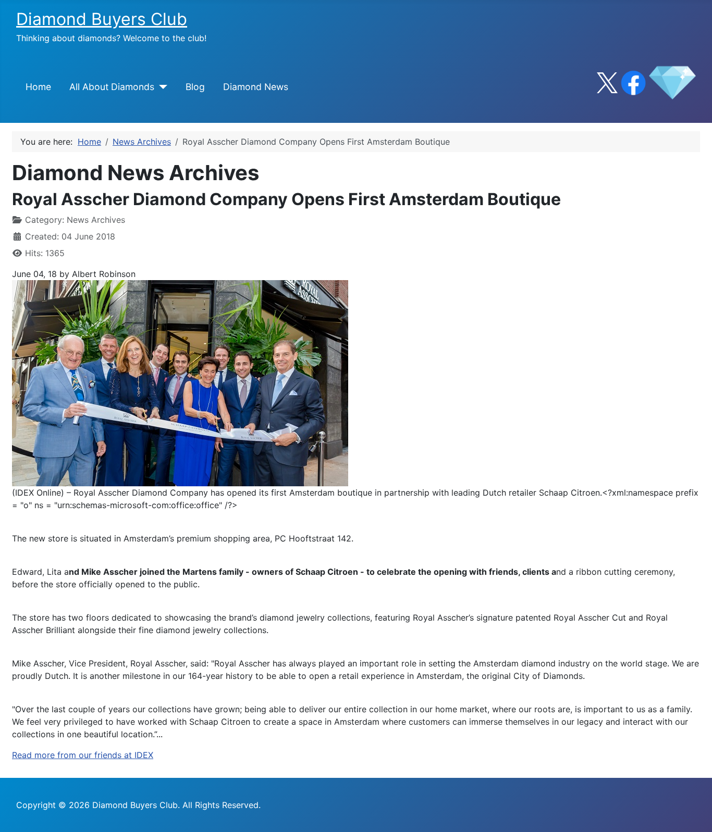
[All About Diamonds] (160, 87)
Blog (195, 86)
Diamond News (255, 86)
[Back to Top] (694, 813)
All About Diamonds (111, 86)
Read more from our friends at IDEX (82, 755)
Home (38, 86)
